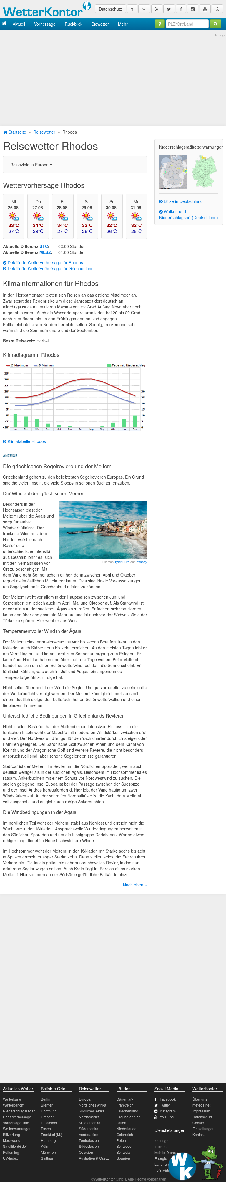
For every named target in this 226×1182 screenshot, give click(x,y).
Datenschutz (110, 9)
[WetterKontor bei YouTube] (205, 8)
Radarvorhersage (17, 1116)
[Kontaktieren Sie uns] (144, 8)
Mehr (123, 24)
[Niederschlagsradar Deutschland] (173, 171)
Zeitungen (162, 1140)
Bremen (47, 1104)
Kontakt (198, 1134)
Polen (121, 1140)
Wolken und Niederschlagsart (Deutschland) (188, 214)
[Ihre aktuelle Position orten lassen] (160, 23)
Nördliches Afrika (92, 1104)
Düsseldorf (49, 1122)
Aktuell (19, 24)
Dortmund (49, 1110)
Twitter (165, 1104)
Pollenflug (11, 1152)
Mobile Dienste (166, 1152)
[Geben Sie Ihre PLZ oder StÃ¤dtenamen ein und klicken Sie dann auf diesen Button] (215, 23)
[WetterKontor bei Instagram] (192, 8)
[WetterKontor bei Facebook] (181, 8)
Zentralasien (89, 1140)
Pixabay (141, 561)
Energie (160, 1158)
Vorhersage (45, 24)
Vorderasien (88, 1134)
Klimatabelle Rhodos (26, 441)
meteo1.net (201, 1104)
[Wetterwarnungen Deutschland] (204, 170)
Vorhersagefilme (16, 1122)
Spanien (123, 1157)
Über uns (199, 1098)
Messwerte (11, 1140)
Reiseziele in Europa (30, 165)
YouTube (167, 1116)
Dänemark (125, 1098)
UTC (43, 246)
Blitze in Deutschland (183, 201)
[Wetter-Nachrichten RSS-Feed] (156, 8)
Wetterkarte (12, 1098)
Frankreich (125, 1104)
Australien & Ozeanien (97, 1157)
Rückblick (73, 24)
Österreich (125, 1134)
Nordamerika (89, 1116)
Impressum (201, 1110)
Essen (46, 1128)
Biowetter (100, 24)
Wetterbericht (13, 1104)
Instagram (168, 1110)
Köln (44, 1146)
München (48, 1152)
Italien (121, 1122)
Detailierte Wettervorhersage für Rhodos (44, 262)
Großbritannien (129, 1116)
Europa (85, 1098)
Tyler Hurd (121, 561)
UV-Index (10, 1157)
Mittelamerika (89, 1122)
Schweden (125, 1146)
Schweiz (123, 1152)
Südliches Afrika (92, 1110)
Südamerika (88, 1128)
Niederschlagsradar (19, 1110)
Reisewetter (44, 132)
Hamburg (48, 1140)
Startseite (16, 132)
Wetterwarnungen (17, 1128)
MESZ (45, 252)
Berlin (45, 1098)
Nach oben (133, 885)
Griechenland (127, 1110)
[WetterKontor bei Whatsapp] (217, 8)
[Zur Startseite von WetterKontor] (4, 24)
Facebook (168, 1098)
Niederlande (127, 1128)
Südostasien (89, 1146)
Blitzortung (11, 1134)
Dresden (48, 1116)
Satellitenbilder (15, 1146)
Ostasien (86, 1152)
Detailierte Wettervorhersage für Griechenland (50, 268)
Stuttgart (47, 1157)
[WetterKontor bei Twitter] (169, 8)
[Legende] (132, 8)
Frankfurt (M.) (51, 1134)
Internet (160, 1146)
